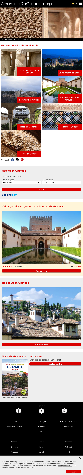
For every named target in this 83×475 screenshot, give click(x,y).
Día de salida (48, 180)
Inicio (3, 39)
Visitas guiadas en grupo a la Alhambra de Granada (33, 206)
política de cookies (28, 468)
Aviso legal (41, 422)
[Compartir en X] (17, 160)
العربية (41, 452)
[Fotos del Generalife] (21, 116)
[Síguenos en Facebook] (18, 411)
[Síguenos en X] (41, 411)
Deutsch (14, 447)
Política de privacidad (68, 422)
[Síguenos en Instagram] (64, 411)
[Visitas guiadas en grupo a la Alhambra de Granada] (41, 237)
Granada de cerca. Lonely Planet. (45, 360)
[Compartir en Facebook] (12, 160)
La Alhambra (10, 39)
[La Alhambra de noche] (62, 62)
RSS (41, 432)
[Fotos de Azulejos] (62, 116)
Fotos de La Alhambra (24, 39)
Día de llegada (8, 180)
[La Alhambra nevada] (21, 89)
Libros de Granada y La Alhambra (22, 356)
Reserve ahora (41, 271)
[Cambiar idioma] (73, 4)
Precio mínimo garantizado (12, 176)
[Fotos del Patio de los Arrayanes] (62, 89)
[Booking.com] (9, 195)
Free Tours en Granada (15, 282)
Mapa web (68, 427)
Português (68, 447)
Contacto (14, 422)
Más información (41, 345)
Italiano (41, 447)
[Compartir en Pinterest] (22, 160)
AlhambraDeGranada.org (26, 3)
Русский (14, 452)
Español (14, 442)
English (41, 442)
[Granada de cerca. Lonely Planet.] (15, 377)
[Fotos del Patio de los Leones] (21, 62)
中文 (68, 452)
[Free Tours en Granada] (41, 313)
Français (68, 442)
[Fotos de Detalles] (21, 143)
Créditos (41, 427)
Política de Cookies (14, 427)
